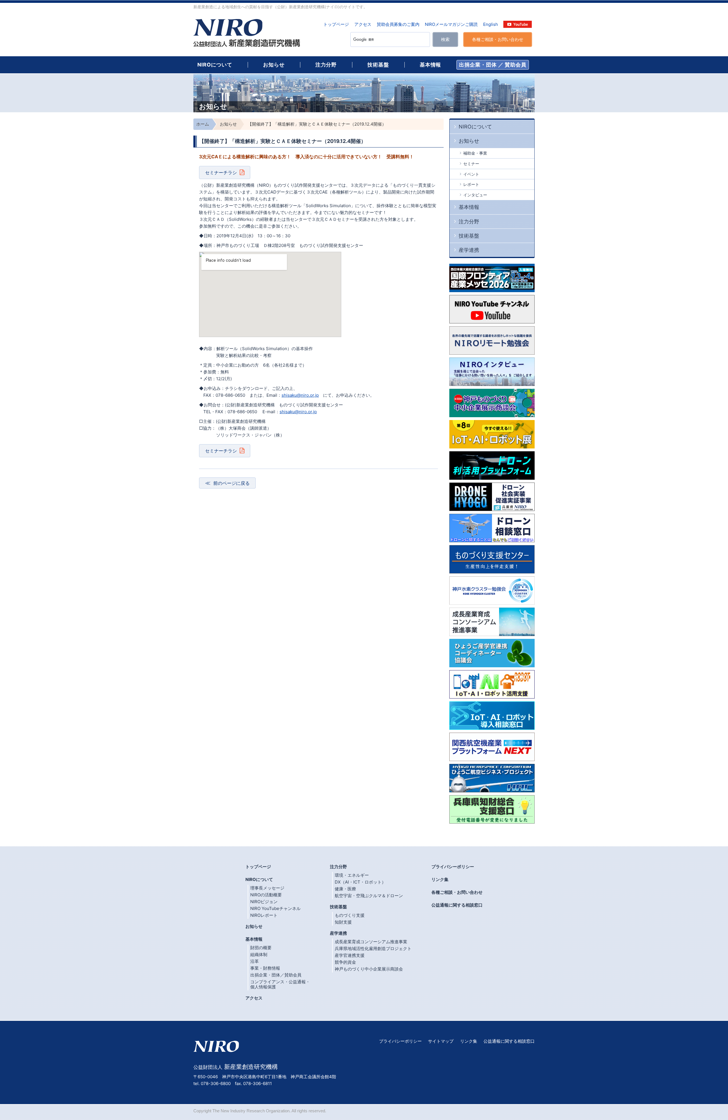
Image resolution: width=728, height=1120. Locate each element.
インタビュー (475, 194)
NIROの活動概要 (266, 894)
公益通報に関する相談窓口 (457, 905)
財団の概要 (261, 947)
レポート (471, 184)
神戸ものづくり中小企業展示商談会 (369, 969)
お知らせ (274, 65)
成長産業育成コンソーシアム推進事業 (371, 941)
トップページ (336, 24)
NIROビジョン (264, 901)
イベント (471, 174)
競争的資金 (345, 962)
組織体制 (258, 954)
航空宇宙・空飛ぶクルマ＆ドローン (369, 895)
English (490, 24)
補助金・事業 (475, 153)
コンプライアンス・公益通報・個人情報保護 (280, 984)
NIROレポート (264, 915)
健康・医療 (345, 889)
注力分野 (326, 65)
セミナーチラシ (221, 172)
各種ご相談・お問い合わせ (457, 892)
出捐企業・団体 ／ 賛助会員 (492, 65)
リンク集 (439, 879)
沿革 (254, 961)
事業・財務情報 (265, 968)
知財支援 (343, 922)
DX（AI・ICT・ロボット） (360, 882)
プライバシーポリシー (452, 866)
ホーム (202, 124)
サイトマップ (441, 1041)
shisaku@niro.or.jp (300, 395)
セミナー (471, 163)
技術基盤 (378, 65)
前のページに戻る (231, 483)
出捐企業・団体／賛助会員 (275, 975)
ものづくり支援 (350, 915)
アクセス (362, 24)
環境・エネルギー (352, 875)
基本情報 (430, 65)
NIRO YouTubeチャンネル (275, 908)
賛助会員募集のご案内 (398, 24)
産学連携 (469, 250)
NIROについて (214, 65)
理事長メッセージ (267, 888)
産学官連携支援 (350, 955)
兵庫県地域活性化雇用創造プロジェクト (373, 948)
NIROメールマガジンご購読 (451, 24)
